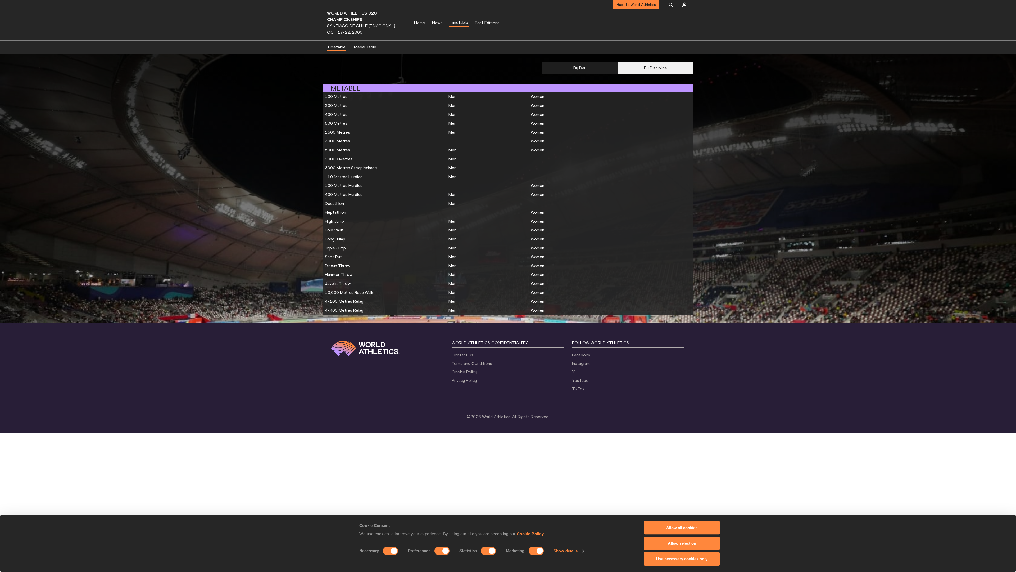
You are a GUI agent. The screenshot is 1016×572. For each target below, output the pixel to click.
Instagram (581, 363)
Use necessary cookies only (681, 559)
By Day (579, 67)
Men (452, 96)
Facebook (581, 355)
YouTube (580, 380)
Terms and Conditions (472, 363)
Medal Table (365, 47)
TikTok (578, 388)
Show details (566, 551)
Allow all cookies (681, 527)
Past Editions (487, 22)
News (437, 22)
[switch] (442, 551)
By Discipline (655, 67)
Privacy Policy (464, 380)
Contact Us (462, 355)
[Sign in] (684, 4)
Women (537, 96)
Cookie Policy (530, 533)
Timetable (459, 22)
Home (419, 22)
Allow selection (682, 543)
